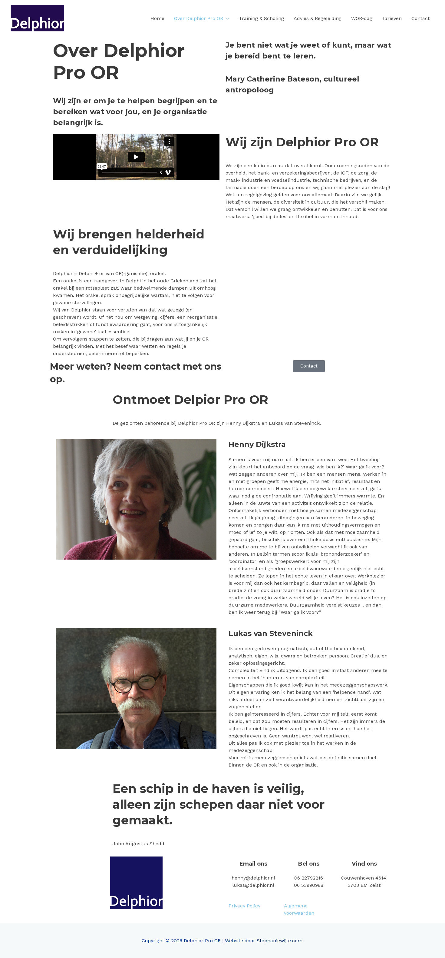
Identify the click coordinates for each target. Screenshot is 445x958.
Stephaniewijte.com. (280, 940)
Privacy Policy (244, 906)
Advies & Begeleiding (317, 18)
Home (157, 18)
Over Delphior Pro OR (198, 18)
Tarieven (392, 18)
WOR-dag (361, 18)
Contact (420, 18)
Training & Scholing (261, 18)
